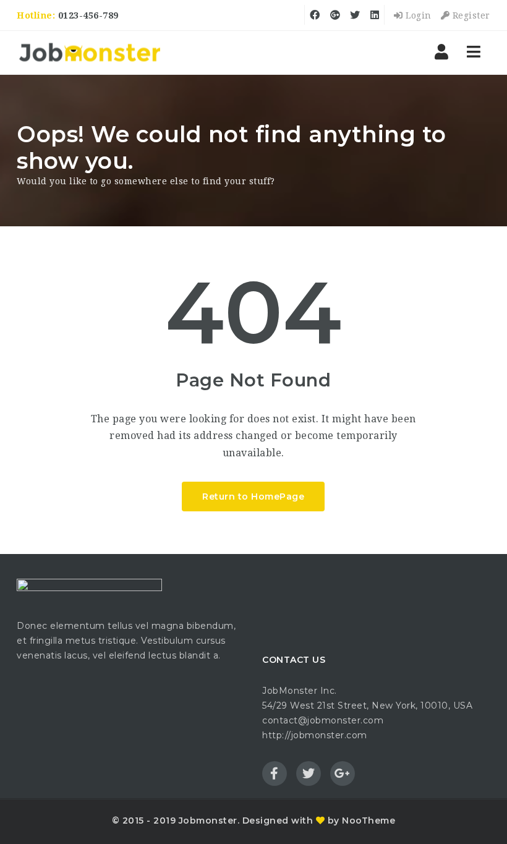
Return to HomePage (253, 496)
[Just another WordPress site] (89, 52)
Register (469, 15)
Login (417, 15)
